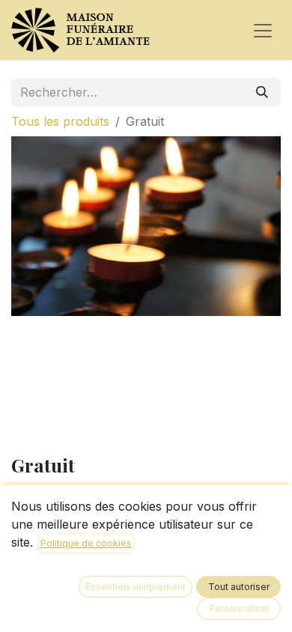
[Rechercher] (262, 92)
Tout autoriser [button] (239, 586)
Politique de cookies (86, 543)
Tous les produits (60, 121)
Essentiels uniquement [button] (135, 586)
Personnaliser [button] (239, 608)
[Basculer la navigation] (263, 30)
